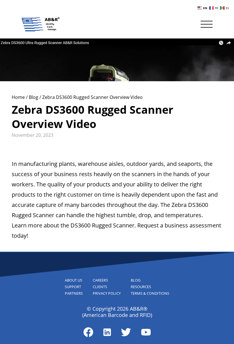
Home (19, 97)
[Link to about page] (88, 332)
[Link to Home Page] (40, 24)
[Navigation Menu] (207, 24)
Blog (34, 97)
